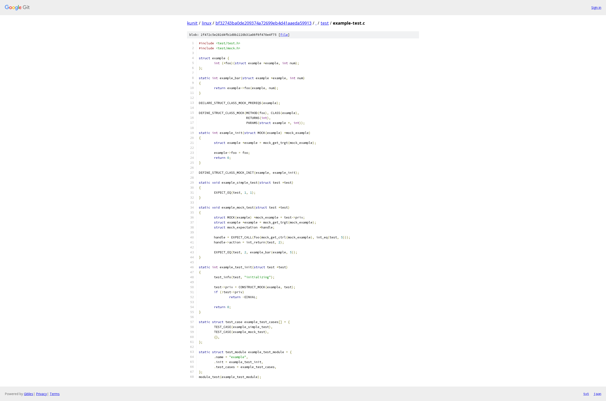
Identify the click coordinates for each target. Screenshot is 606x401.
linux (206, 23)
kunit (192, 23)
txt (586, 394)
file (284, 35)
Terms (55, 394)
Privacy (41, 394)
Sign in (596, 7)
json (597, 394)
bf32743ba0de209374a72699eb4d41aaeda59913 (263, 23)
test (325, 23)
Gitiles (28, 394)
